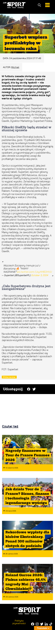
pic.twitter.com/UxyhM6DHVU (34, 271)
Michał (15, 67)
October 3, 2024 (39, 275)
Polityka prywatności (19, 622)
